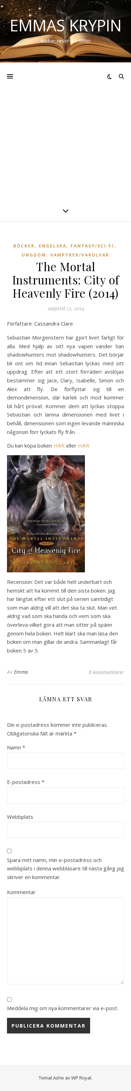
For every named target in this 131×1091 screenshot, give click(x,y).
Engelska (52, 246)
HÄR (59, 445)
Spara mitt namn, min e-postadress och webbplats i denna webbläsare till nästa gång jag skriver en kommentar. (65, 868)
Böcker (24, 246)
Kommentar (21, 891)
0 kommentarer (106, 672)
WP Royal (81, 1078)
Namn (16, 747)
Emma (21, 672)
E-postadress (25, 781)
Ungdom (34, 255)
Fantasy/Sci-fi (92, 246)
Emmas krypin (66, 25)
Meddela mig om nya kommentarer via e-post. (62, 1008)
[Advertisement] (65, 131)
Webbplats (20, 816)
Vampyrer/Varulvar (79, 255)
